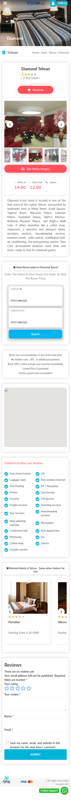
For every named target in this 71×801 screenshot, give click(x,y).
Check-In (16, 289)
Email (8, 729)
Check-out (17, 310)
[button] (9, 124)
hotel (44, 52)
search (35, 334)
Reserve (37, 90)
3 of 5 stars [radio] (17, 688)
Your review (12, 694)
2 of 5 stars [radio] (12, 688)
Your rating (11, 684)
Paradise (14, 622)
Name (9, 716)
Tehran (52, 52)
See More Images (38, 169)
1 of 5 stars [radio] (6, 688)
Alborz (62, 622)
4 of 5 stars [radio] (23, 688)
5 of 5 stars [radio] (28, 688)
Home (35, 52)
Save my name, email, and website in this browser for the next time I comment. (35, 745)
